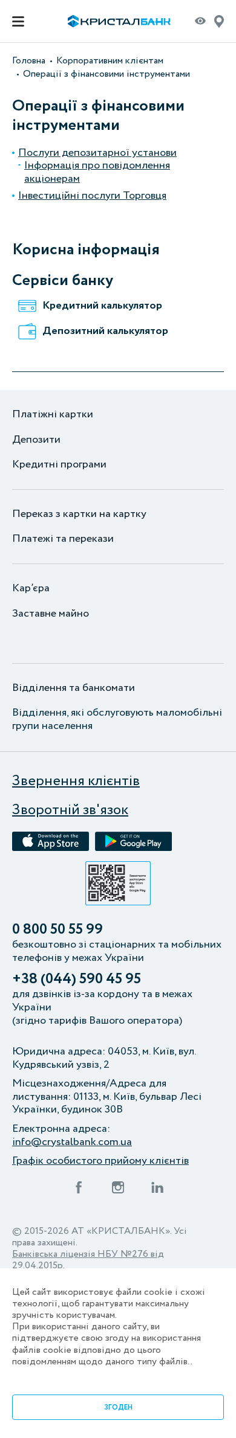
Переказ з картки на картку (79, 514)
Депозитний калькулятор (105, 331)
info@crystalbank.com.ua (72, 1142)
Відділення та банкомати (73, 688)
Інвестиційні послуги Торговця (92, 196)
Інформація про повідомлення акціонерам (97, 172)
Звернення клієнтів (76, 782)
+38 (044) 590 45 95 (76, 980)
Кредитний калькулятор (102, 306)
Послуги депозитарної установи (97, 153)
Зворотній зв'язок (70, 811)
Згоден (118, 1407)
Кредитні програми (59, 465)
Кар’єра (31, 588)
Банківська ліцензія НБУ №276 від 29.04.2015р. (88, 1259)
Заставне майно (50, 614)
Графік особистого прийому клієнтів (100, 1161)
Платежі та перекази (63, 539)
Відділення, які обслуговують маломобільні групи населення (117, 720)
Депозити (36, 440)
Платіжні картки (52, 415)
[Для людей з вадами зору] (200, 23)
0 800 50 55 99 (57, 930)
